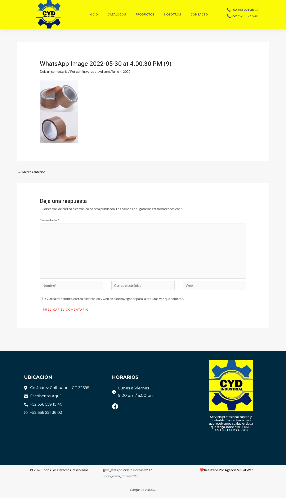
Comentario (49, 220)
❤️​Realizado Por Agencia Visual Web (227, 470)
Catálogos (117, 14)
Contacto (199, 14)
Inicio (93, 14)
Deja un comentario (54, 71)
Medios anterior (31, 172)
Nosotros (172, 14)
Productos (144, 14)
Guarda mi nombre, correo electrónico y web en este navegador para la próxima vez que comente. (114, 299)
